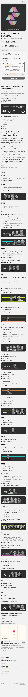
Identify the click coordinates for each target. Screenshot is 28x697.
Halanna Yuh (10, 307)
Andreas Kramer (11, 253)
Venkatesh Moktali (8, 255)
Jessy (19, 189)
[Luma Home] (2, 2)
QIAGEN (5, 124)
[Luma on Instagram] (12, 683)
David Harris (6, 481)
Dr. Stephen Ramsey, (8, 540)
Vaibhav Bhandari (12, 384)
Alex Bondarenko (12, 356)
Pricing (7, 686)
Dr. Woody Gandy (18, 225)
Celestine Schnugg (14, 223)
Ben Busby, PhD (11, 400)
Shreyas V (10, 336)
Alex (11, 189)
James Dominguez (12, 334)
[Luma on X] (14, 683)
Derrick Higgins (11, 539)
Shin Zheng (16, 336)
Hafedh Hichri (6, 338)
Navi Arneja (14, 288)
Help (11, 686)
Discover (3, 686)
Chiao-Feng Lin (20, 400)
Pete (8, 189)
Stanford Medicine (8, 121)
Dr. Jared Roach (18, 540)
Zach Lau (17, 327)
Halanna (8, 305)
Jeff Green (19, 253)
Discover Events (16, 2)
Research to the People (9, 119)
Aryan (8, 288)
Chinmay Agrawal (17, 479)
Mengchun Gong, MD (13, 509)
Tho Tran (9, 561)
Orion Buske (18, 478)
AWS (4, 126)
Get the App (22, 683)
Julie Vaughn (16, 561)
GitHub (5, 128)
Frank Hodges (11, 537)
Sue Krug (7, 221)
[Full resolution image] (13, 109)
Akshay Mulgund (20, 539)
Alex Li (9, 449)
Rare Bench (11, 448)
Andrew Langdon (7, 479)
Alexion (5, 123)
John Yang (6, 563)
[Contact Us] (17, 683)
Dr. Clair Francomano (15, 219)
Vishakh (20, 288)
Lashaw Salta (11, 478)
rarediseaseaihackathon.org (9, 167)
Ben (14, 189)
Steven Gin (10, 422)
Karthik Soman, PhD (12, 476)
